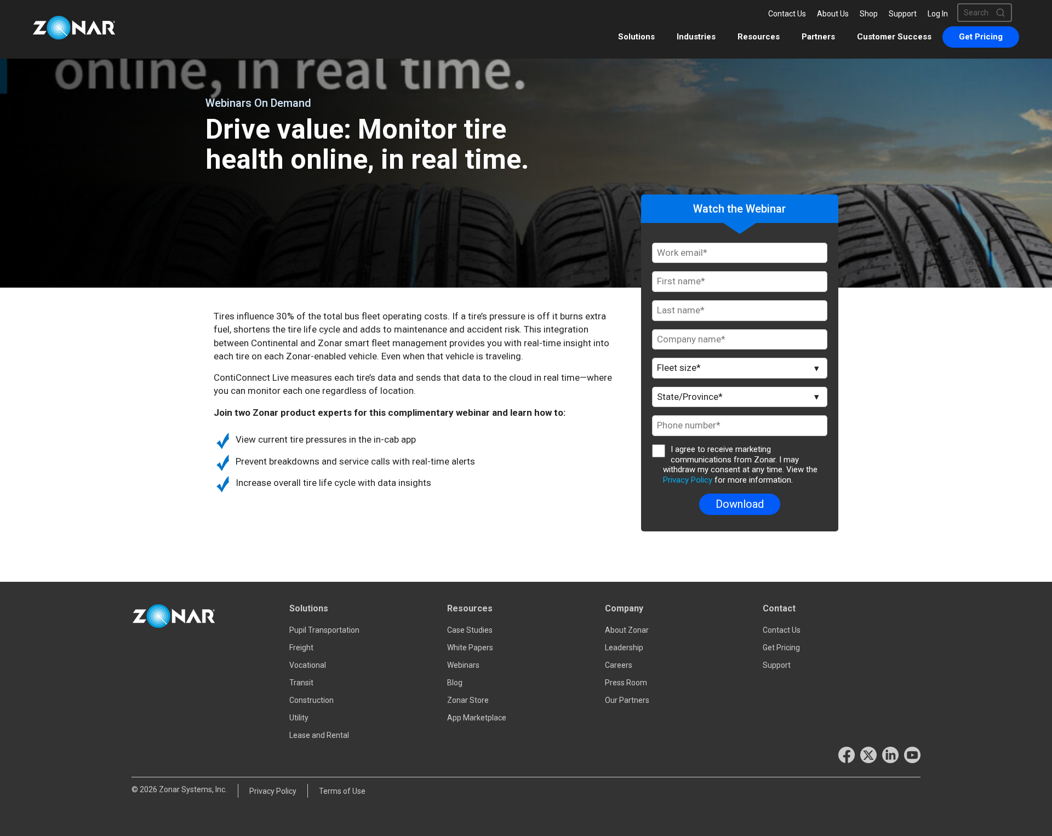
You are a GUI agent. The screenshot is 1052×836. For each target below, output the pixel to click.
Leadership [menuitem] (624, 647)
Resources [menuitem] (758, 37)
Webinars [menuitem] (463, 665)
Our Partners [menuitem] (627, 700)
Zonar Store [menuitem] (468, 700)
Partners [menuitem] (818, 37)
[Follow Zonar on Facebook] (846, 755)
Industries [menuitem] (696, 37)
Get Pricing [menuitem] (781, 647)
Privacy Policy (687, 480)
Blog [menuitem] (454, 682)
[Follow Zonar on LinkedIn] (890, 755)
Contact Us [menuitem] (787, 13)
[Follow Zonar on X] (868, 755)
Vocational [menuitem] (307, 665)
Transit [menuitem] (301, 682)
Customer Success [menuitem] (894, 37)
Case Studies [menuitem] (470, 630)
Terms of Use (342, 791)
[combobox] (980, 13)
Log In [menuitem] (938, 13)
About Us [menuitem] (833, 13)
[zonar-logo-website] (74, 28)
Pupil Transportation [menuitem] (324, 630)
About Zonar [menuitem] (627, 630)
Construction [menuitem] (311, 700)
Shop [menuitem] (869, 13)
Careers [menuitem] (618, 665)
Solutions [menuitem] (636, 37)
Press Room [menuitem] (626, 682)
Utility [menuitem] (298, 717)
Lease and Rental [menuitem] (319, 735)
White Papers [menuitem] (470, 647)
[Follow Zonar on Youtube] (912, 755)
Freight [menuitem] (301, 647)
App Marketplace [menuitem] (476, 717)
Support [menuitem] (903, 13)
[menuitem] (980, 37)
